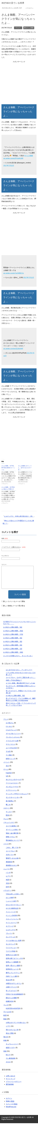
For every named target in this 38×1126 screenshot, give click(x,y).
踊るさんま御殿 (29, 28)
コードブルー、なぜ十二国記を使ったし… (20, 677)
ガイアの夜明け (11, 826)
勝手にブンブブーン (13, 973)
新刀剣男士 (10, 801)
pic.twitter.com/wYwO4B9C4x (13, 273)
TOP (12, 8)
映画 (5, 1019)
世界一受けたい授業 (13, 965)
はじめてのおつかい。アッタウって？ (19, 670)
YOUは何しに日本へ (13, 894)
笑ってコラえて (11, 990)
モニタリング (10, 944)
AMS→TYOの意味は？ (14, 680)
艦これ (8, 804)
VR (7, 776)
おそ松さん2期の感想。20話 (13, 631)
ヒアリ (8, 876)
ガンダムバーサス (12, 787)
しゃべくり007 (11, 901)
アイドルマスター (12, 783)
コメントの (11, 1104)
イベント (6, 762)
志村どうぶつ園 (11, 976)
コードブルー (10, 851)
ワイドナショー (11, 948)
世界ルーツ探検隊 (12, 962)
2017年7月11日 (8, 165)
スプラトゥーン (11, 790)
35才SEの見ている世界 (12, 3)
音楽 (5, 1051)
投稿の (10, 1101)
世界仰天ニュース (12, 969)
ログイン (9, 1098)
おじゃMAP (10, 897)
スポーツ (6, 808)
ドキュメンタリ (8, 822)
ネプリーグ (10, 926)
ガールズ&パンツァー (13, 733)
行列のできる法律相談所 (14, 994)
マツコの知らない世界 (13, 940)
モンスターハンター (13, 797)
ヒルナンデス (10, 930)
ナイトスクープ (11, 922)
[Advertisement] (19, 82)
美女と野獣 (10, 1033)
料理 (5, 1015)
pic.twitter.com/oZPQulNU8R (13, 158)
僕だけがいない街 (12, 1030)
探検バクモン (10, 837)
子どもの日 (7, 1012)
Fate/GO (9, 773)
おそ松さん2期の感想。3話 (12, 641)
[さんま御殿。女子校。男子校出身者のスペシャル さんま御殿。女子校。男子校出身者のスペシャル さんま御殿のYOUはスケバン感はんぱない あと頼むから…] (9, 475)
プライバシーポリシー (13, 1081)
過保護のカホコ (11, 865)
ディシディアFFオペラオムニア (17, 794)
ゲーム (5, 769)
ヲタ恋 (8, 751)
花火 (7, 766)
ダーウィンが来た (12, 829)
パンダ (8, 872)
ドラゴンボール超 (12, 741)
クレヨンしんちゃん (13, 737)
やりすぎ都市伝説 (12, 908)
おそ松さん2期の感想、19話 (13, 652)
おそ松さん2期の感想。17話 (13, 634)
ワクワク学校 (10, 951)
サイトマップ (10, 1079)
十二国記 (9, 755)
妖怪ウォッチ (10, 758)
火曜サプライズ (11, 987)
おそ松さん (10, 723)
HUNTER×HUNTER (13, 1008)
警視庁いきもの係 (12, 858)
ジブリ (8, 1026)
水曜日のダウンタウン (13, 983)
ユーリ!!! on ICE (11, 748)
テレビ (5, 819)
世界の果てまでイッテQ (14, 958)
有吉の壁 (9, 980)
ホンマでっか (10, 937)
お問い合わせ (10, 1076)
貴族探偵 (9, 862)
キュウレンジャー (12, 1044)
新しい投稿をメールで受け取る (14, 606)
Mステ (8, 1055)
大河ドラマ (10, 855)
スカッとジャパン (12, 919)
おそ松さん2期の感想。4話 (12, 638)
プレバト (9, 933)
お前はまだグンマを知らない (16, 1022)
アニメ (5, 719)
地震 (7, 880)
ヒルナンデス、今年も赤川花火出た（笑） (19, 516)
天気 (7, 883)
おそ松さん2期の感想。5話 (12, 627)
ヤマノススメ (10, 744)
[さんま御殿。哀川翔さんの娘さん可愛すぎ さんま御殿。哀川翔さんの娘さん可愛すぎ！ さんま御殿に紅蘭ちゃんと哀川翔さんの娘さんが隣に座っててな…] (9, 495)
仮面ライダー (10, 1047)
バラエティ (18, 28)
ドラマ (5, 844)
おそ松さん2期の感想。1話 (12, 649)
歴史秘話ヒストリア (13, 840)
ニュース (6, 869)
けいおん (9, 726)
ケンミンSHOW (11, 915)
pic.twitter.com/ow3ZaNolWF (13, 348)
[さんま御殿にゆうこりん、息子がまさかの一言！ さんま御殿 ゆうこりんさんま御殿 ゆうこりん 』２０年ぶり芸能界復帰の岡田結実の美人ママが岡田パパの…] (26, 475)
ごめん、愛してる (12, 847)
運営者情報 (10, 1084)
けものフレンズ (11, 730)
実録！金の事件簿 (12, 833)
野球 (7, 815)
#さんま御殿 (28, 155)
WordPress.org (11, 1107)
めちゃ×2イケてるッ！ (14, 905)
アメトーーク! (11, 912)
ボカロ (8, 1062)
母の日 (5, 1037)
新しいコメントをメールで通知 (14, 601)
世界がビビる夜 (11, 955)
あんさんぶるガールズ (13, 779)
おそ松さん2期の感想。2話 (12, 645)
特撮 (5, 1040)
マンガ (5, 1005)
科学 (7, 887)
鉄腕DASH (9, 1001)
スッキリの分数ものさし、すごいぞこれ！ (18, 656)
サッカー (9, 812)
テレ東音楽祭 (10, 1058)
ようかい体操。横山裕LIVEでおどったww (20, 683)
